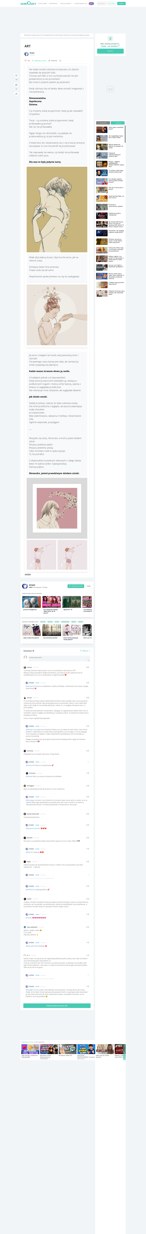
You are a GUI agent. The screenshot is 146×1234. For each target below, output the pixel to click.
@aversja (29, 686)
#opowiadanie (65, 621)
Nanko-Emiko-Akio (33, 814)
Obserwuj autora (77, 586)
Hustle (29, 899)
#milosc (57, 621)
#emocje (43, 621)
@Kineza (29, 765)
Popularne (42, 3)
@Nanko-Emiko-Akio (33, 828)
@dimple (29, 776)
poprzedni (103, 123)
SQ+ (91, 3)
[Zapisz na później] (60, 61)
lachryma (30, 751)
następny (118, 123)
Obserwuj (40, 61)
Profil (88, 586)
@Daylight (29, 990)
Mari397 (29, 838)
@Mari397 (29, 852)
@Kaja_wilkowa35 (32, 946)
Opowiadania (80, 3)
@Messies (29, 729)
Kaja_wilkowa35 (32, 927)
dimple (32, 53)
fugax (29, 862)
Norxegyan (30, 786)
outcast (29, 698)
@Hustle (29, 918)
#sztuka (80, 621)
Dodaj (121, 3)
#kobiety (50, 621)
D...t (28, 955)
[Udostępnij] (16, 93)
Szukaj (102, 3)
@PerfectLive (30, 889)
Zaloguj (112, 3)
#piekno (74, 621)
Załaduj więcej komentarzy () (56, 1005)
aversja (29, 667)
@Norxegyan (30, 800)
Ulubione (54, 61)
